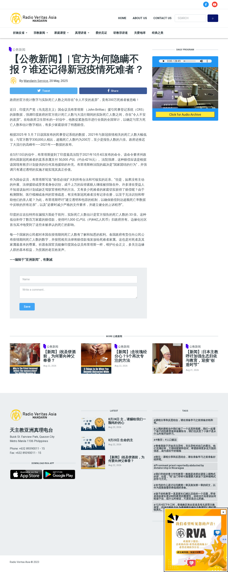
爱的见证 (101, 32)
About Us (140, 18)
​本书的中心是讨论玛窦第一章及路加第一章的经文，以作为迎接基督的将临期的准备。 (185, 486)
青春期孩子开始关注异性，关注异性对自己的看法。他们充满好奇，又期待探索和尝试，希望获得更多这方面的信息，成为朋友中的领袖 (185, 448)
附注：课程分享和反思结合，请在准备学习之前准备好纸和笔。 (185, 458)
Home (122, 18)
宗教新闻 (39, 32)
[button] (43, 90)
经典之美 (157, 32)
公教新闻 (18, 49)
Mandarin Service (36, 81)
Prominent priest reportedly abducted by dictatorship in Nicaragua (179, 466)
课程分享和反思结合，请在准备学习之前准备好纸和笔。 (183, 421)
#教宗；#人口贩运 (166, 439)
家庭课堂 (60, 32)
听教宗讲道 (120, 32)
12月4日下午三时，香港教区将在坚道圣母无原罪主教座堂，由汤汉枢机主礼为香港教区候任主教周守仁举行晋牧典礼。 (185, 507)
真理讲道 (80, 32)
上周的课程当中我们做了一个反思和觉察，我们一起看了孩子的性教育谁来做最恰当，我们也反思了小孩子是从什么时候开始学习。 (185, 431)
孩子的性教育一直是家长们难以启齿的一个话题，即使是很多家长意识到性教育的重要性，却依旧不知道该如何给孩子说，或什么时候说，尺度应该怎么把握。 (185, 496)
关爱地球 (140, 32)
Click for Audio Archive (185, 114)
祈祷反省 (18, 32)
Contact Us (162, 18)
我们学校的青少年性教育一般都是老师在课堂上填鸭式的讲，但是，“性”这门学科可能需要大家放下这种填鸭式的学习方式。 (185, 476)
